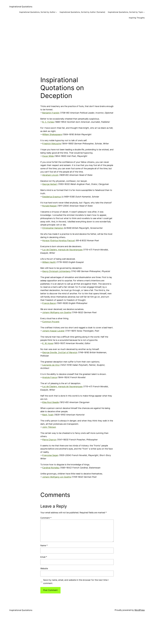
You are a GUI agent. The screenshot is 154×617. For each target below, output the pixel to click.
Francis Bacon (49, 303)
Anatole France (49, 377)
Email (43, 557)
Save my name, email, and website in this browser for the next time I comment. (76, 581)
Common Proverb (50, 322)
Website (44, 568)
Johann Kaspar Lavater (53, 331)
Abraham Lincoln (50, 175)
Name (44, 545)
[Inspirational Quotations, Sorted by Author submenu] (56, 12)
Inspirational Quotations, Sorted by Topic (125, 12)
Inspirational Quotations (20, 6)
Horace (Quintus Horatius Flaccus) (58, 240)
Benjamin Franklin (50, 113)
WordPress (139, 610)
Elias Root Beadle (50, 402)
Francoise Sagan (50, 455)
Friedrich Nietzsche (51, 143)
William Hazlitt (49, 262)
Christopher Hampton (52, 228)
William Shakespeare (52, 134)
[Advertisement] (77, 46)
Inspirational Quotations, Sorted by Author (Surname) (82, 12)
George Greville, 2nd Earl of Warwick (59, 352)
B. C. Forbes (48, 122)
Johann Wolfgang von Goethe (56, 312)
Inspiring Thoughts (137, 18)
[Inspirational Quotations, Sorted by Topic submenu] (144, 12)
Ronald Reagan (49, 206)
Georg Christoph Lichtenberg (56, 271)
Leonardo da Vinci (51, 365)
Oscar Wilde (48, 156)
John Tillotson (49, 427)
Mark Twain (48, 415)
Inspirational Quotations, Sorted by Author (37, 12)
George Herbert (49, 184)
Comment (45, 518)
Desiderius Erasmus (51, 196)
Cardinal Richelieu (50, 467)
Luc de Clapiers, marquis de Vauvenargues (62, 249)
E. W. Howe (47, 343)
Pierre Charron (49, 439)
